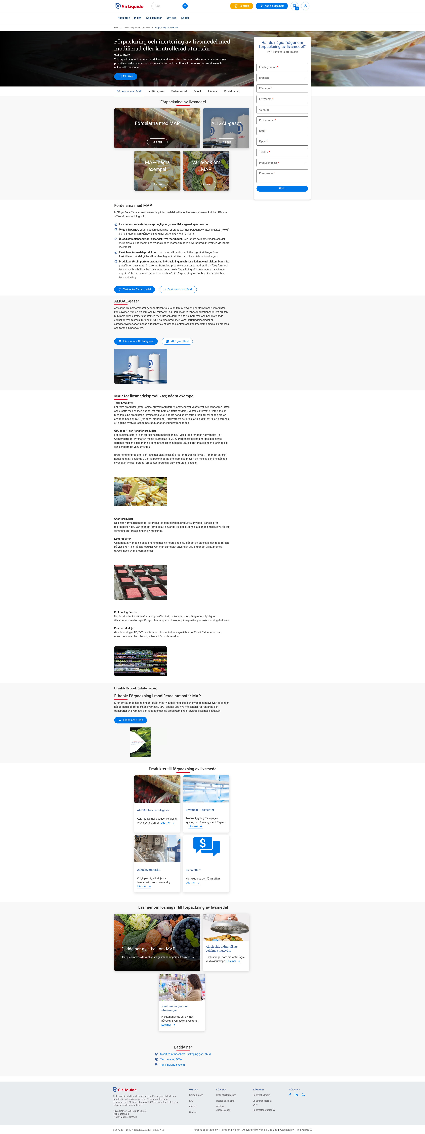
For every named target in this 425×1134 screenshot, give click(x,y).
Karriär (185, 17)
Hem (116, 28)
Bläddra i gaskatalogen (223, 1108)
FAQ (191, 1100)
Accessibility (287, 1130)
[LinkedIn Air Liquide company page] (296, 1095)
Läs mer (213, 91)
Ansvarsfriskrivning (253, 1130)
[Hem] (125, 1089)
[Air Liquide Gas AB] (129, 6)
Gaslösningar (154, 17)
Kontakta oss (232, 91)
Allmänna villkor (230, 1130)
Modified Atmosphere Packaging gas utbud (185, 1054)
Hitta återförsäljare (226, 1095)
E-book (198, 91)
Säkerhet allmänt (261, 1095)
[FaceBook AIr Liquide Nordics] (290, 1095)
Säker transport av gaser (262, 1102)
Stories (192, 1112)
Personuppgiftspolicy (205, 1130)
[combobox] (170, 6)
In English (303, 1129)
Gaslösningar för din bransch (137, 28)
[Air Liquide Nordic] (303, 1095)
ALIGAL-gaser (156, 91)
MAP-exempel (179, 91)
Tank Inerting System (172, 1064)
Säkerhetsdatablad (263, 1110)
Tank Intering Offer (171, 1059)
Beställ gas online (225, 1100)
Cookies (272, 1130)
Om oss (171, 17)
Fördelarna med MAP (129, 91)
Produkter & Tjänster (129, 17)
